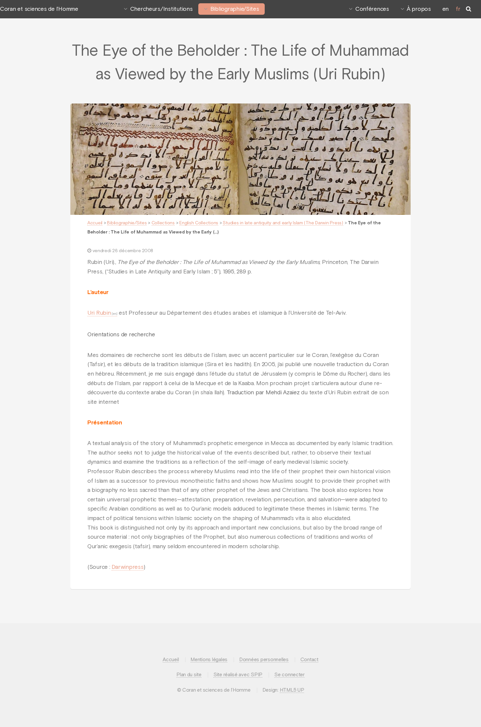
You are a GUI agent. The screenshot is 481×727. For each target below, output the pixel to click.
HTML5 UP (292, 690)
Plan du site (189, 674)
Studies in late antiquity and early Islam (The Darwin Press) (283, 223)
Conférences (372, 9)
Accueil (94, 223)
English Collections (198, 223)
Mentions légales (208, 659)
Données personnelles (264, 659)
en (445, 9)
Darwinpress (127, 567)
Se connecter (289, 674)
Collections (163, 223)
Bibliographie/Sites (234, 9)
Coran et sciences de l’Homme (39, 9)
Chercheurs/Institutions (161, 9)
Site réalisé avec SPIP (237, 674)
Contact (309, 659)
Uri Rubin (99, 313)
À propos (419, 9)
